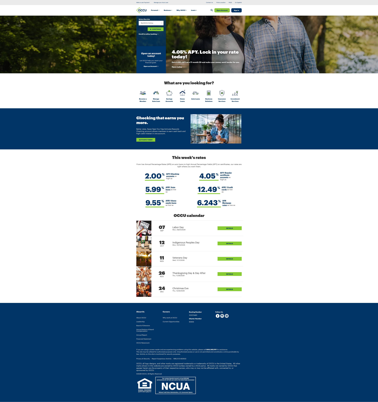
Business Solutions (208, 100)
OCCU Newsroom (143, 343)
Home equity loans (171, 202)
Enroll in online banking (148, 34)
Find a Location (221, 2)
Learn (193, 10)
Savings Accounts (169, 100)
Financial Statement (143, 339)
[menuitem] (155, 10)
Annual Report (141, 335)
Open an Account (150, 66)
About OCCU (141, 318)
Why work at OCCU (170, 318)
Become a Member (143, 100)
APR (168, 187)
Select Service (144, 19)
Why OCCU (181, 10)
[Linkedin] (227, 317)
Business (167, 10)
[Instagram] (222, 317)
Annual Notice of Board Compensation (145, 330)
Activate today (146, 140)
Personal (154, 10)
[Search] (212, 10)
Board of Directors (143, 325)
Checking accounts (172, 175)
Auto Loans (195, 99)
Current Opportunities (171, 321)
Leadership (140, 321)
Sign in (236, 10)
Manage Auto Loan (156, 100)
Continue (156, 29)
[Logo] (141, 10)
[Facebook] (218, 317)
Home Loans (182, 100)
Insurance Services (222, 100)
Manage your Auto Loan (161, 2)
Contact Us (209, 2)
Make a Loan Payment (143, 2)
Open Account (222, 10)
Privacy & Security (143, 359)
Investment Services (235, 100)
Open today (177, 67)
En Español (238, 2)
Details (229, 228)
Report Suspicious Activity (161, 359)
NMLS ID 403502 (179, 359)
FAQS (230, 2)
